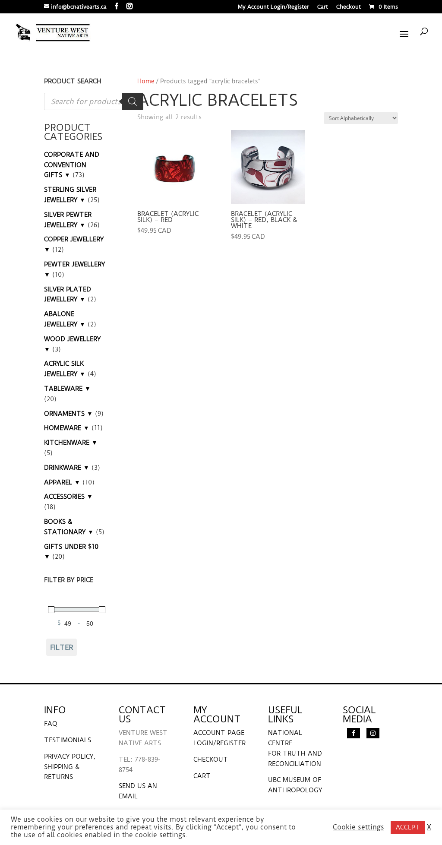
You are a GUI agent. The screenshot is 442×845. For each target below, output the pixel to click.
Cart (322, 7)
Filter (61, 647)
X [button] (429, 827)
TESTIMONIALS (67, 740)
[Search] (132, 101)
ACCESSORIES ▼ (68, 496)
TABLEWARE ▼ (67, 388)
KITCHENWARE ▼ (71, 442)
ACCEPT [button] (408, 827)
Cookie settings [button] (358, 827)
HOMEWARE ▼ (66, 428)
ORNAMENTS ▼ (68, 414)
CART (202, 776)
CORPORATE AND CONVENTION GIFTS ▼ (71, 165)
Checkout (348, 7)
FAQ (50, 724)
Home (146, 81)
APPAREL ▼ (62, 482)
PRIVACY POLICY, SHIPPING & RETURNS (69, 767)
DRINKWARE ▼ (66, 468)
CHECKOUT (210, 759)
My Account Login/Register (273, 7)
